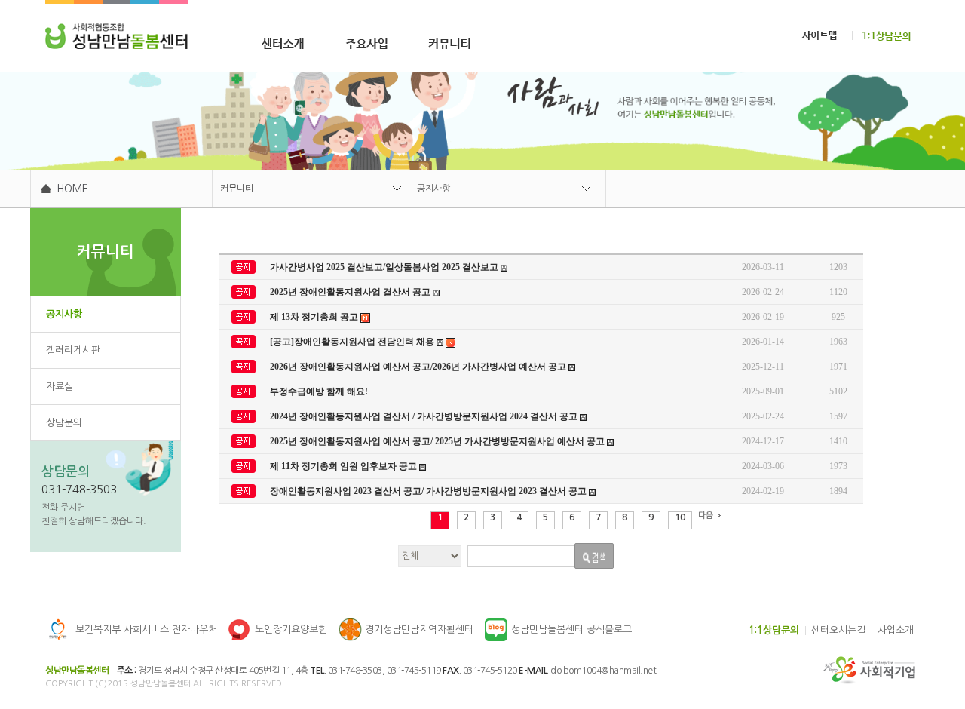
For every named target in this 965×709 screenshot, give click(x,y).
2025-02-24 (763, 416)
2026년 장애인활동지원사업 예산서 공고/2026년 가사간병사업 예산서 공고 (419, 366)
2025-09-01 (763, 391)
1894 (838, 491)
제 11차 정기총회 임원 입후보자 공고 (344, 466)
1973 (838, 466)
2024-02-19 (763, 491)
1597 (838, 416)
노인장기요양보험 (291, 629)
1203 (838, 267)
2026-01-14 (763, 341)
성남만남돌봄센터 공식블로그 (571, 629)
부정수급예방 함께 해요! (319, 391)
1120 (838, 292)
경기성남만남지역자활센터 (419, 629)
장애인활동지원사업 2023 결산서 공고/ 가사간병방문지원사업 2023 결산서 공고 (429, 491)
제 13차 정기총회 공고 (315, 317)
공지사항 (433, 188)
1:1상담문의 (774, 630)
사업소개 (896, 630)
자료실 (59, 386)
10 (680, 517)
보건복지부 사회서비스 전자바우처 (146, 629)
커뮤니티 (236, 188)
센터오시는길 (838, 630)
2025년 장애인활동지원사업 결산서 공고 (351, 292)
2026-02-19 (763, 317)
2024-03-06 (763, 466)
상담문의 (64, 423)
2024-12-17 (763, 441)
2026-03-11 (763, 267)
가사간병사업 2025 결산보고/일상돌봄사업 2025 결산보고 (385, 267)
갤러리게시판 (73, 350)
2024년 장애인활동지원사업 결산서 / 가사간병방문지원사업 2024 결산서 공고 (425, 416)
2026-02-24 (763, 292)
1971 (838, 366)
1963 (838, 341)
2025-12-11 (763, 366)
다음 (705, 515)
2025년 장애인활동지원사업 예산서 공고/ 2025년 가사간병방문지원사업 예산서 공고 (438, 441)
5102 (838, 391)
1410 (838, 441)
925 (838, 317)
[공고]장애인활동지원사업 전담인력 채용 (353, 341)
